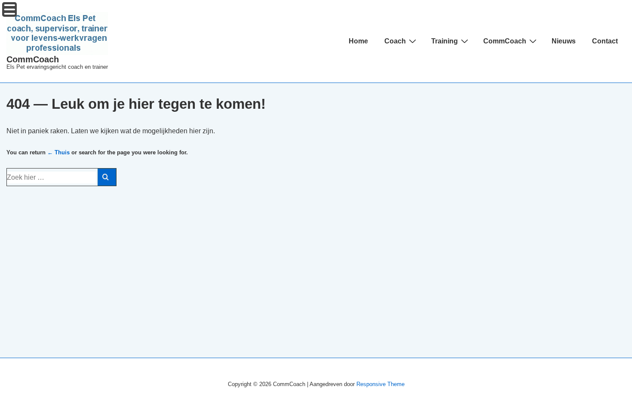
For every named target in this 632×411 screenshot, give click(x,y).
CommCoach (32, 59)
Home (358, 41)
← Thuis (58, 152)
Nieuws (564, 41)
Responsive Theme (380, 384)
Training (444, 41)
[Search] (107, 177)
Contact (605, 41)
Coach (395, 41)
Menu (9, 9)
